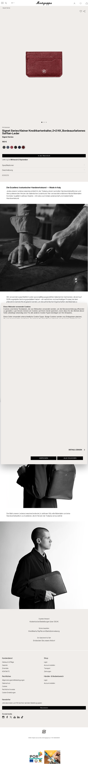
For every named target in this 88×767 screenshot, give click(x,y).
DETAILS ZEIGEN (75, 450)
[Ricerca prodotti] (6, 3)
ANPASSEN (43, 458)
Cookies (4, 686)
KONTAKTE (6, 671)
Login (45, 662)
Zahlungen (47, 671)
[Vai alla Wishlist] (80, 3)
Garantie (5, 665)
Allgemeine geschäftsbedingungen (13, 680)
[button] (41, 122)
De (13, 3)
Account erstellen (49, 665)
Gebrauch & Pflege (8, 662)
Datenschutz (6, 683)
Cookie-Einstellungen (9, 692)
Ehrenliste (5, 668)
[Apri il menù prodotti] (2, 3)
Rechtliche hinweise (8, 689)
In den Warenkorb (44, 156)
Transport (47, 668)
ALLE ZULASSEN (70, 458)
